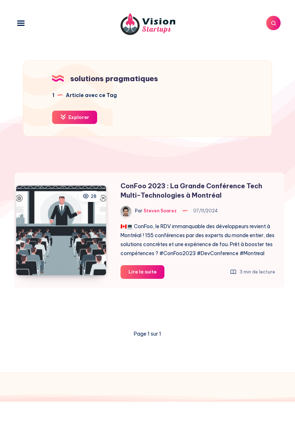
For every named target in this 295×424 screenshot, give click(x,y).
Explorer (78, 117)
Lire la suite (146, 273)
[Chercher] (273, 23)
